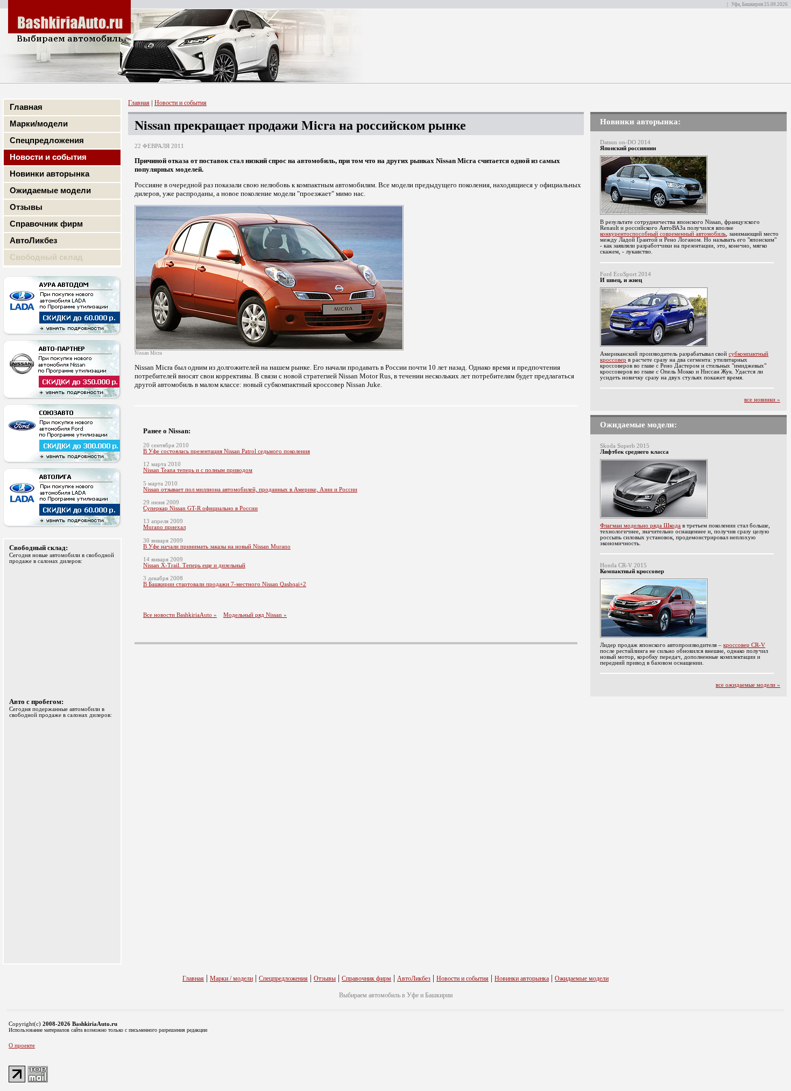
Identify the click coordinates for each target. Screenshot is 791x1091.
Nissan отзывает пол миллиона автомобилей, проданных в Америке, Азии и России (250, 489)
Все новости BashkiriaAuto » (180, 615)
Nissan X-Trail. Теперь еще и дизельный (194, 565)
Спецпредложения (47, 140)
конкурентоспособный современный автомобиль (663, 234)
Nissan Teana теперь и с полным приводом (197, 470)
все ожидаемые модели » (748, 685)
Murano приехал (164, 527)
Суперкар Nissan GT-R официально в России (200, 508)
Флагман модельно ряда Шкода (640, 526)
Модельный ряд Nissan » (255, 615)
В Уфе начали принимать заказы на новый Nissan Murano (217, 547)
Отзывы (26, 207)
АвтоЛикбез (33, 240)
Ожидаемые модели (50, 190)
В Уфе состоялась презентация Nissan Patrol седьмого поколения (226, 451)
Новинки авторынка (49, 173)
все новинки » (762, 400)
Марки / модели (231, 978)
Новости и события (48, 156)
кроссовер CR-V (744, 645)
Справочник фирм (46, 223)
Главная (26, 106)
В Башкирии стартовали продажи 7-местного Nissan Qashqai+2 (224, 584)
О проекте (22, 1045)
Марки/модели (39, 123)
